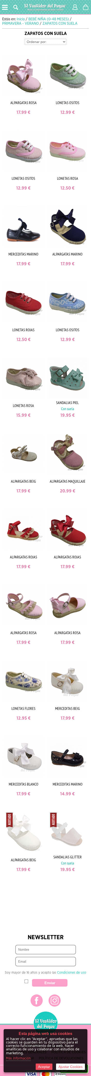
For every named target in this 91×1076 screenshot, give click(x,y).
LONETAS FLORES (23, 708)
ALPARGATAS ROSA (23, 102)
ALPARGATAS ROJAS (23, 556)
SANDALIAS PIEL (67, 402)
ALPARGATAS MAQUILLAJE (67, 481)
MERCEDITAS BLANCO (23, 784)
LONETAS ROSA (67, 178)
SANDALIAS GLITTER (67, 856)
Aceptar (44, 1067)
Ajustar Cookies (70, 1067)
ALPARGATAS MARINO (67, 254)
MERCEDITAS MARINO (23, 254)
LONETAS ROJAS (23, 329)
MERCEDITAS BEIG (67, 708)
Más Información (18, 1058)
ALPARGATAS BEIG (23, 481)
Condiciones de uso (71, 972)
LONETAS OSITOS (67, 102)
